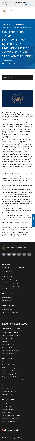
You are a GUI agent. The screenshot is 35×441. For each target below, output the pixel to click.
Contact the (9, 280)
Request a (10, 286)
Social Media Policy (8, 297)
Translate (30, 5)
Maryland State (8, 377)
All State (7, 368)
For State (8, 374)
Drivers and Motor (10, 332)
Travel (6, 412)
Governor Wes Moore (8, 362)
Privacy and (8, 391)
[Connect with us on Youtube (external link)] (9, 254)
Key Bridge (8, 421)
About (7, 300)
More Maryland (9, 350)
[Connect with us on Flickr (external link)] (19, 254)
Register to (7, 344)
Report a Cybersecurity (12, 415)
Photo (6, 309)
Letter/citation (9, 283)
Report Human (10, 418)
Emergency (7, 409)
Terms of (6, 394)
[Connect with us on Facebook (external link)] (14, 254)
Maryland (6, 406)
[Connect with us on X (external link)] (29, 254)
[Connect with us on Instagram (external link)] (4, 254)
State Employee (10, 371)
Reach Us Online (7, 276)
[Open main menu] (31, 11)
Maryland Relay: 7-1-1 (8, 271)
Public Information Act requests (12, 289)
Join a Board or (10, 312)
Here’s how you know (8, 5)
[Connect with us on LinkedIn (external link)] (24, 254)
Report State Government (12, 380)
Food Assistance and (10, 335)
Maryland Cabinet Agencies (10, 365)
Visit (6, 347)
